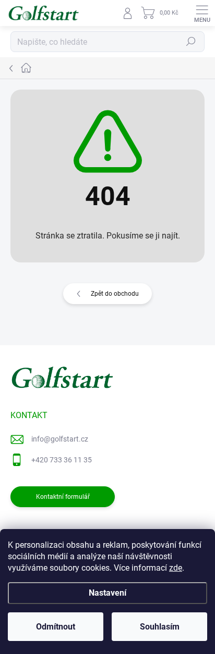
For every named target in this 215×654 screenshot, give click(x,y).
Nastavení (107, 593)
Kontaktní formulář (63, 496)
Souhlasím (160, 627)
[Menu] (202, 13)
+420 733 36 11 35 (61, 460)
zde (175, 568)
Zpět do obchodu (115, 293)
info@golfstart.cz (59, 439)
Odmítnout (55, 627)
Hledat (191, 41)
